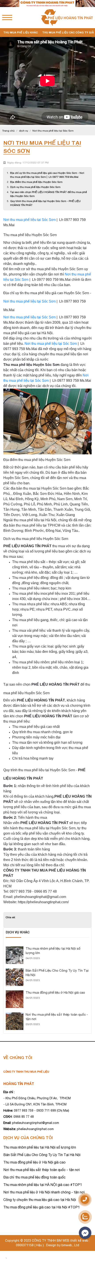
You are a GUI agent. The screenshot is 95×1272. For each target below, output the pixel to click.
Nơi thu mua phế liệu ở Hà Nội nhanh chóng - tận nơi (44, 1192)
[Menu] (7, 17)
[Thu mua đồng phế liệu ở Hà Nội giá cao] (14, 992)
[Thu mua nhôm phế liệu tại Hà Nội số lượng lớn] (14, 948)
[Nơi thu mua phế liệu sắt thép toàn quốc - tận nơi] (14, 1014)
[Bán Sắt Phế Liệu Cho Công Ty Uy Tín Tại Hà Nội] (14, 970)
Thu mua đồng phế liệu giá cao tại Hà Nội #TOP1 (41, 1207)
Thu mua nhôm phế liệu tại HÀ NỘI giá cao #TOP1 (42, 1185)
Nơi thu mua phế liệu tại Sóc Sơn (29, 220)
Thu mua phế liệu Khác (20, 32)
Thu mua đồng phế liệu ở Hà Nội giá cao (55, 992)
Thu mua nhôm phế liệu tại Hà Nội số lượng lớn (39, 1147)
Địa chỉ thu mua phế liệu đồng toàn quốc (34, 1177)
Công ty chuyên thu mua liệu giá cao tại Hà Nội (39, 1200)
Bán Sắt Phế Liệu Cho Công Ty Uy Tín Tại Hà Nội (41, 1155)
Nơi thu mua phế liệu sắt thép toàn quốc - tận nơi (41, 1170)
